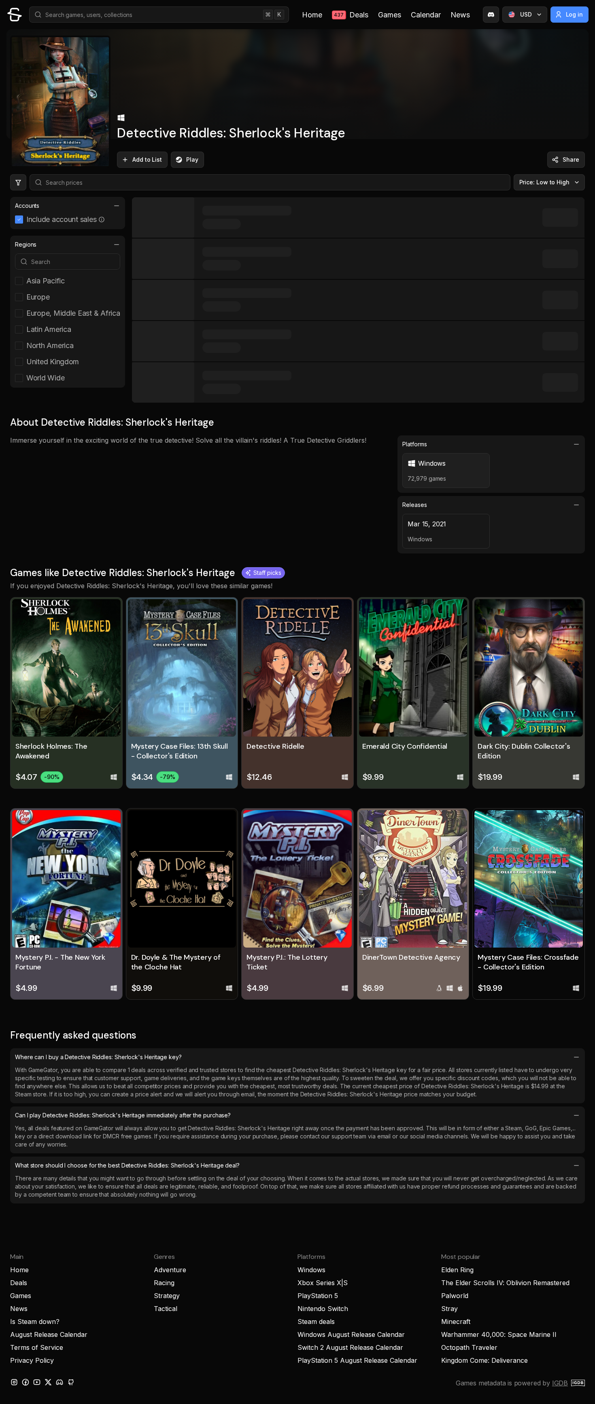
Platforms (414, 444)
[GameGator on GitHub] (71, 1382)
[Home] (14, 14)
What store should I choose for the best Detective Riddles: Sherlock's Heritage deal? (127, 1165)
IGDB (560, 1383)
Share (571, 159)
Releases (414, 504)
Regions (25, 244)
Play (192, 159)
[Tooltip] (101, 219)
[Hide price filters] (18, 182)
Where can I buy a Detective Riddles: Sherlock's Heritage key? (98, 1057)
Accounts (27, 205)
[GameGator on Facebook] (25, 1382)
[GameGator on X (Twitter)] (48, 1382)
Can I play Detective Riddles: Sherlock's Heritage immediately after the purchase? (123, 1115)
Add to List (147, 159)
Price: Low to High (544, 182)
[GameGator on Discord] (491, 14)
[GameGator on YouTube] (37, 1382)
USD (526, 14)
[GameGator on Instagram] (14, 1382)
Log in (574, 14)
